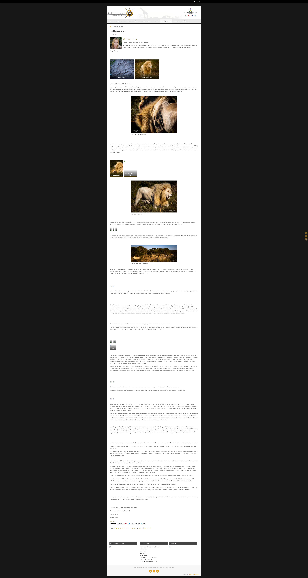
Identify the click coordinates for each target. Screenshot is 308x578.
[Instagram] (199, 1)
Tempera (190, 574)
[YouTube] (195, 1)
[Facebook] (197, 1)
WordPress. (197, 574)
